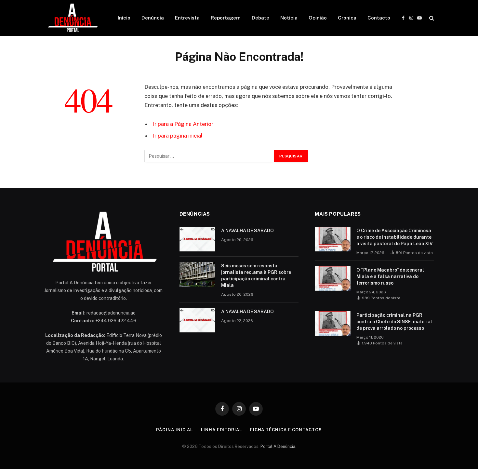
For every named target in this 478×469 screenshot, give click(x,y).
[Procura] (431, 18)
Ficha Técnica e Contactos (286, 429)
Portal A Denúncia (277, 446)
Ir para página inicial (178, 135)
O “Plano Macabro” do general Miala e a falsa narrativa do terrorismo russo (390, 276)
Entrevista (187, 17)
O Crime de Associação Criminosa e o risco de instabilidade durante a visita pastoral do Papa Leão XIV (394, 237)
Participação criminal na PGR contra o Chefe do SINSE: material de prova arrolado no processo (394, 322)
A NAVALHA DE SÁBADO (247, 230)
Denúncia (152, 17)
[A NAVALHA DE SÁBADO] (197, 239)
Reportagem (226, 17)
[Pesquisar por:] (209, 156)
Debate (260, 17)
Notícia (289, 17)
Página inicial (174, 429)
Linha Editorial (221, 429)
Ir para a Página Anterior (183, 124)
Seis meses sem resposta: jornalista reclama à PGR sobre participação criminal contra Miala (256, 275)
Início (124, 17)
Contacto (378, 17)
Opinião (318, 17)
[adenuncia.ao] (72, 18)
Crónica (347, 17)
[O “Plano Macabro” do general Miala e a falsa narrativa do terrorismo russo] (333, 278)
